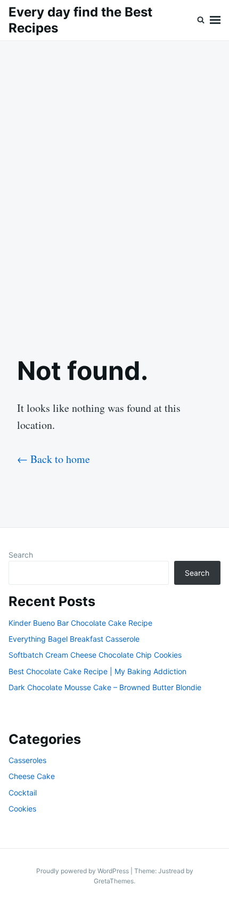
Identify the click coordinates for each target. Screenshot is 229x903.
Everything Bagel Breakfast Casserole (74, 638)
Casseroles (27, 760)
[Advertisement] (114, 189)
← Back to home (53, 459)
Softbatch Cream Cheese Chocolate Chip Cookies (95, 654)
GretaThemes (114, 881)
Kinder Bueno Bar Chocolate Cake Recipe (80, 622)
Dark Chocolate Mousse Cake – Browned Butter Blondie (105, 687)
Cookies (22, 808)
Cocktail (23, 792)
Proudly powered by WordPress (83, 871)
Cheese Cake (32, 776)
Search (21, 554)
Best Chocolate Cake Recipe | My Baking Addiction (97, 671)
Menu (215, 20)
